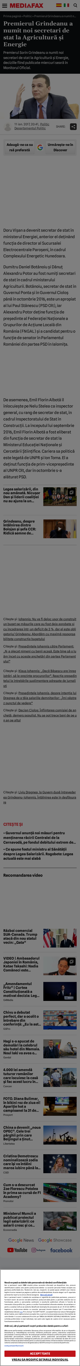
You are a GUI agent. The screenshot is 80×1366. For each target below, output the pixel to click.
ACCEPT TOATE (40, 1353)
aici (21, 1312)
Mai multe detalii (46, 1295)
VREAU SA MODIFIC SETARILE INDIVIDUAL (40, 1359)
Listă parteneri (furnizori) (14, 1346)
